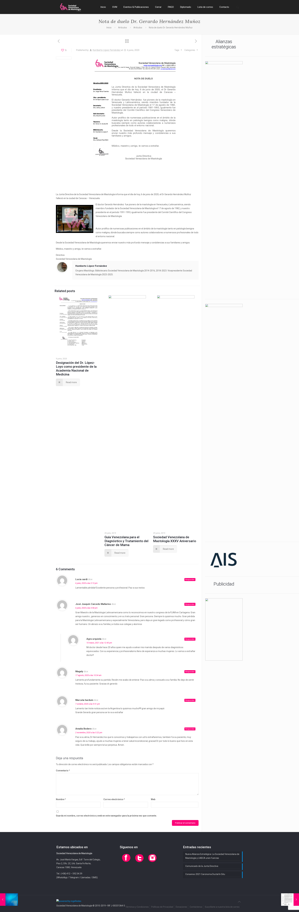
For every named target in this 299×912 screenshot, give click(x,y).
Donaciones (181, 907)
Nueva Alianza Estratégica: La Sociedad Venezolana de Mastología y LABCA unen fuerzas (212, 856)
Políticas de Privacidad (162, 907)
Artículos (122, 27)
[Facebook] (126, 862)
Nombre (61, 799)
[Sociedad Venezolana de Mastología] (70, 7)
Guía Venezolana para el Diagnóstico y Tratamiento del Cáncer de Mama (126, 541)
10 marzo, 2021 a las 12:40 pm (99, 643)
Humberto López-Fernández (107, 50)
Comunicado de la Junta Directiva (201, 866)
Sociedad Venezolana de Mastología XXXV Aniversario (174, 539)
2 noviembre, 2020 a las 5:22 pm (88, 732)
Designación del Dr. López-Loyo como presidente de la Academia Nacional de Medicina (76, 368)
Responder (190, 580)
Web (153, 799)
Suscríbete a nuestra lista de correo (222, 907)
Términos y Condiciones (137, 907)
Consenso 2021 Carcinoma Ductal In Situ (205, 874)
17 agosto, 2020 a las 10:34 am (88, 675)
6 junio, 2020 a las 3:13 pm (86, 583)
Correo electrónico (114, 799)
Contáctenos (196, 907)
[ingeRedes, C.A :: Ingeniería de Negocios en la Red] (68, 901)
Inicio (109, 27)
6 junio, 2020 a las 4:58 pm (86, 608)
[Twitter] (139, 862)
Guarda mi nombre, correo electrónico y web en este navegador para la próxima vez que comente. (106, 815)
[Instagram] (152, 862)
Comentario (63, 770)
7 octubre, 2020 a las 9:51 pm (87, 704)
